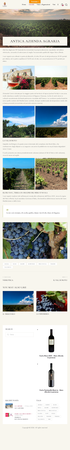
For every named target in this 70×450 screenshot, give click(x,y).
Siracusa (40, 416)
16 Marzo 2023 (19, 415)
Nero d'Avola (43, 264)
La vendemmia (42, 314)
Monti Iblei (31, 264)
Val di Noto (7, 267)
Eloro (15, 264)
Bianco (48, 404)
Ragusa (40, 413)
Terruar (57, 416)
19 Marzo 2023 (29, 406)
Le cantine (18, 406)
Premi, (17, 414)
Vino (49, 419)
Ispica (39, 407)
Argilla (6, 264)
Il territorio (9, 314)
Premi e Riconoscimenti (21, 418)
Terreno (53, 264)
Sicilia (53, 413)
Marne (22, 264)
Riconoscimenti (25, 414)
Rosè (46, 413)
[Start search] (66, 4)
